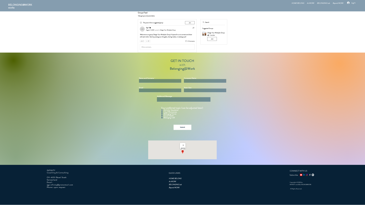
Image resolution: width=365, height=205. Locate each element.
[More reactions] (147, 41)
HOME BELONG (175, 178)
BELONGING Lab (175, 184)
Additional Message (164, 96)
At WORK (172, 181)
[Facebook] (310, 175)
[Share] (193, 28)
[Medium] (313, 175)
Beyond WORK (174, 187)
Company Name (190, 78)
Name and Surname (146, 78)
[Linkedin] (304, 175)
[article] (167, 35)
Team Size (187, 88)
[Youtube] (301, 175)
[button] (213, 36)
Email (141, 88)
